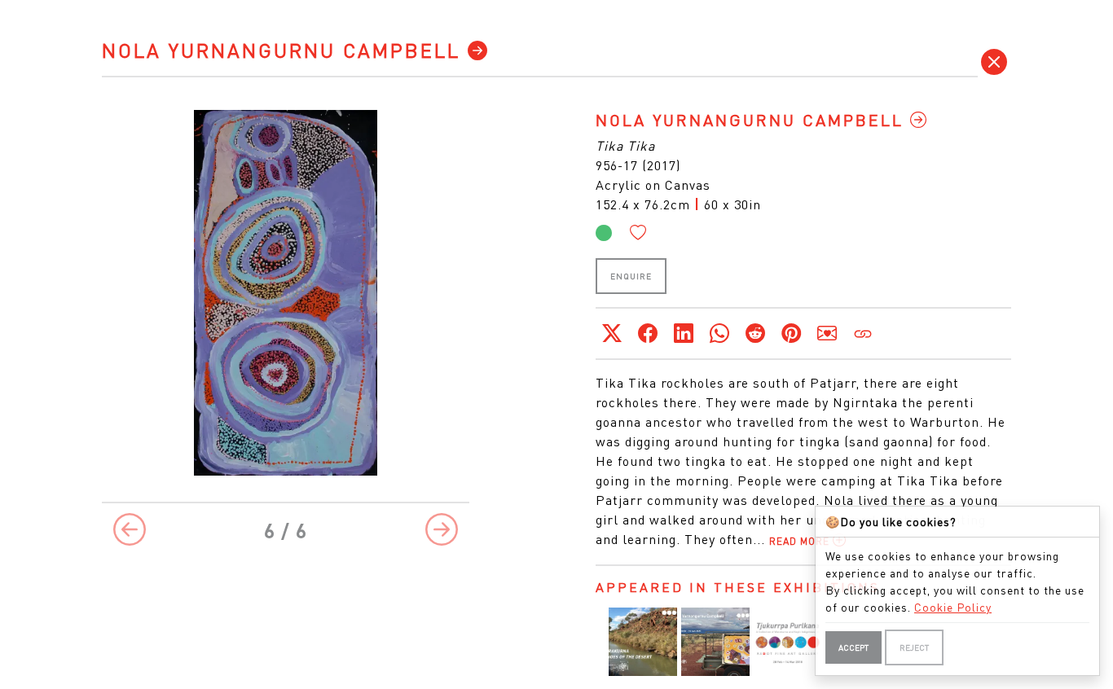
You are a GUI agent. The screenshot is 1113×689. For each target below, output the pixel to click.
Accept (853, 647)
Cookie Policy (953, 606)
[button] (638, 233)
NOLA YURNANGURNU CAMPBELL (285, 50)
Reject (914, 647)
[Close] (994, 62)
